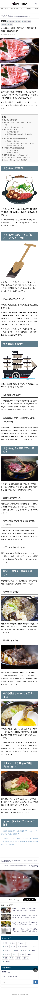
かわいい (7, 954)
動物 (36, 8)
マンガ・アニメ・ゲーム (17, 8)
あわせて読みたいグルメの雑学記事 (15, 160)
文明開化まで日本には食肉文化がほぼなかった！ (20, 135)
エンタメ (7, 8)
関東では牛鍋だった (13, 141)
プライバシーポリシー (9, 976)
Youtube (32, 950)
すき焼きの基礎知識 (10, 120)
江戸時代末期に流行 (13, 132)
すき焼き (11, 21)
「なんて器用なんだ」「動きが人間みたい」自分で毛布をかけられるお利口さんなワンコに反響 (19, 861)
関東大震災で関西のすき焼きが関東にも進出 (20, 143)
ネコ (15, 954)
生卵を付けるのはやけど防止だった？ (16, 155)
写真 (6, 943)
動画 (29, 954)
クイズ (6, 946)
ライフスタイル (30, 8)
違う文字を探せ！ (25, 946)
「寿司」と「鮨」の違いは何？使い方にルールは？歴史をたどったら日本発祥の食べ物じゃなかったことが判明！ (19, 841)
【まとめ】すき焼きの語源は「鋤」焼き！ (17, 157)
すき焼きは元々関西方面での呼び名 (15, 138)
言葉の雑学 (8, 961)
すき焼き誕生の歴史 (10, 129)
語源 (4, 24)
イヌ (14, 946)
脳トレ (22, 943)
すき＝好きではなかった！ (15, 127)
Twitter (24, 950)
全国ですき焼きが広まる (14, 145)
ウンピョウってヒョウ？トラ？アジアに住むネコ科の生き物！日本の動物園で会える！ (20, 866)
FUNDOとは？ (7, 972)
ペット (30, 943)
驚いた (3, 21)
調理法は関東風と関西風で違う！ (15, 148)
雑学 (2, 8)
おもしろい (8, 950)
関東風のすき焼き (12, 150)
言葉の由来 (27, 21)
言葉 (19, 21)
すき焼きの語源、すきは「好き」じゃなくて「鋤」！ (18, 124)
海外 (18, 958)
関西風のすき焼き (12, 152)
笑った (13, 943)
